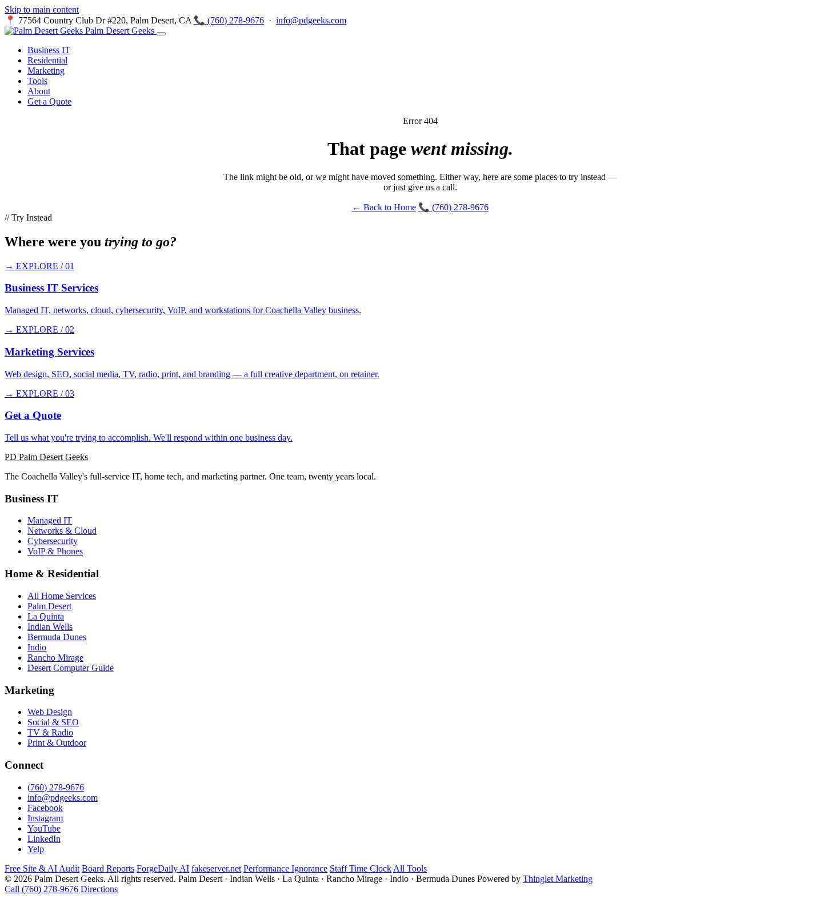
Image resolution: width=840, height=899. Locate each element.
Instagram (45, 818)
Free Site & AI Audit (42, 868)
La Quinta (45, 616)
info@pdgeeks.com (311, 20)
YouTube (44, 828)
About (38, 91)
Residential (47, 60)
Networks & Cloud (62, 531)
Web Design (49, 712)
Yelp (35, 849)
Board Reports (108, 868)
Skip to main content (42, 9)
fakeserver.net (216, 868)
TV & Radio (50, 732)
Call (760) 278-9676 (41, 889)
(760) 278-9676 (55, 787)
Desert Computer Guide (70, 668)
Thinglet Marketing (558, 879)
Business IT (48, 50)
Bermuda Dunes (56, 637)
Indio (36, 647)
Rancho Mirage (55, 657)
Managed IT (49, 520)
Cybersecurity (52, 541)
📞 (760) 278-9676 (229, 20)
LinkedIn (44, 839)
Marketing (46, 70)
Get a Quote (49, 101)
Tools (37, 81)
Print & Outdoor (56, 743)
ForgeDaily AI (163, 868)
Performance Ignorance (285, 868)
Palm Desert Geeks (120, 30)
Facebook (45, 808)
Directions (99, 889)
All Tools (410, 868)
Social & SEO (53, 722)
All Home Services (61, 596)
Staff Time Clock (360, 868)
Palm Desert (49, 606)
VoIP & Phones (55, 551)
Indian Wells (50, 627)
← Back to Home (384, 207)
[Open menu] (161, 33)
